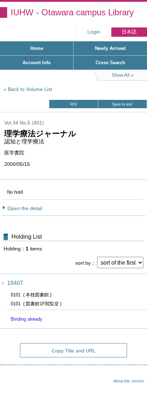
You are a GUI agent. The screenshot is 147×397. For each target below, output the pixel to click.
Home (36, 48)
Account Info (36, 62)
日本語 (129, 32)
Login (93, 32)
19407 (15, 283)
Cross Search (110, 62)
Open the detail (24, 208)
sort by (83, 263)
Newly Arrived (110, 48)
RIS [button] (73, 104)
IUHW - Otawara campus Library (72, 12)
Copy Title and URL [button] (74, 350)
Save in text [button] (122, 104)
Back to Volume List (30, 89)
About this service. (129, 381)
